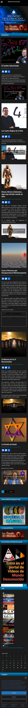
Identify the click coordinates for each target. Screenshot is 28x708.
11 (6, 663)
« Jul (2, 672)
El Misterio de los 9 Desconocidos (8, 360)
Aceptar (14, 693)
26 (10, 667)
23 (25, 665)
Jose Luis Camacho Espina (14, 68)
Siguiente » (11, 491)
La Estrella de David (9, 444)
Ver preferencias (14, 701)
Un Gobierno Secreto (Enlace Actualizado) (13, 647)
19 (10, 665)
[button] (26, 678)
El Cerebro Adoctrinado (10, 65)
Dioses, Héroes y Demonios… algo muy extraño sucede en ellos (12, 194)
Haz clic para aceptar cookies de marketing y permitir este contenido (14, 92)
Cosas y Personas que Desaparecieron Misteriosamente (13, 271)
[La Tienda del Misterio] (15, 28)
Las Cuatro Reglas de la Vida (12, 130)
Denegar (14, 697)
